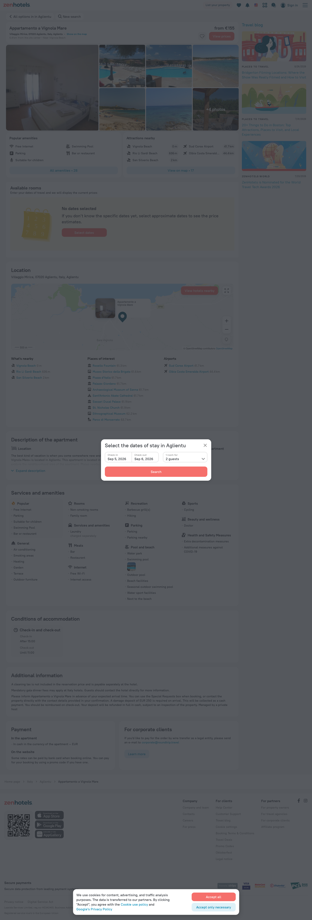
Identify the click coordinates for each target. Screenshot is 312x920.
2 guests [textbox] (172, 459)
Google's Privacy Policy (94, 909)
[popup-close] (205, 445)
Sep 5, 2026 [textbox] (117, 459)
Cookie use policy (134, 904)
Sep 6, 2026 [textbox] (143, 459)
